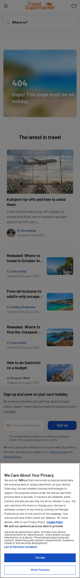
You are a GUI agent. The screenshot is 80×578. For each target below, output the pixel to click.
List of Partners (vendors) (20, 547)
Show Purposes (40, 570)
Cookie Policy (55, 522)
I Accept (40, 557)
